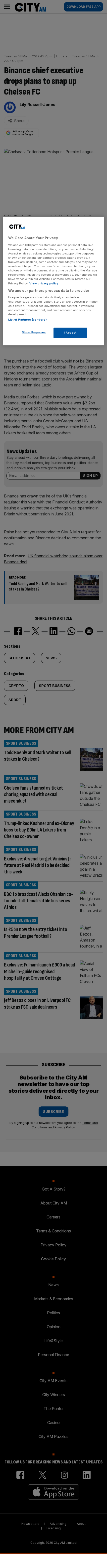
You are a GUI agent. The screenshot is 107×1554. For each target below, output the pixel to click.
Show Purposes (34, 332)
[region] (54, 281)
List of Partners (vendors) (27, 320)
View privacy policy (43, 283)
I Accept (70, 333)
